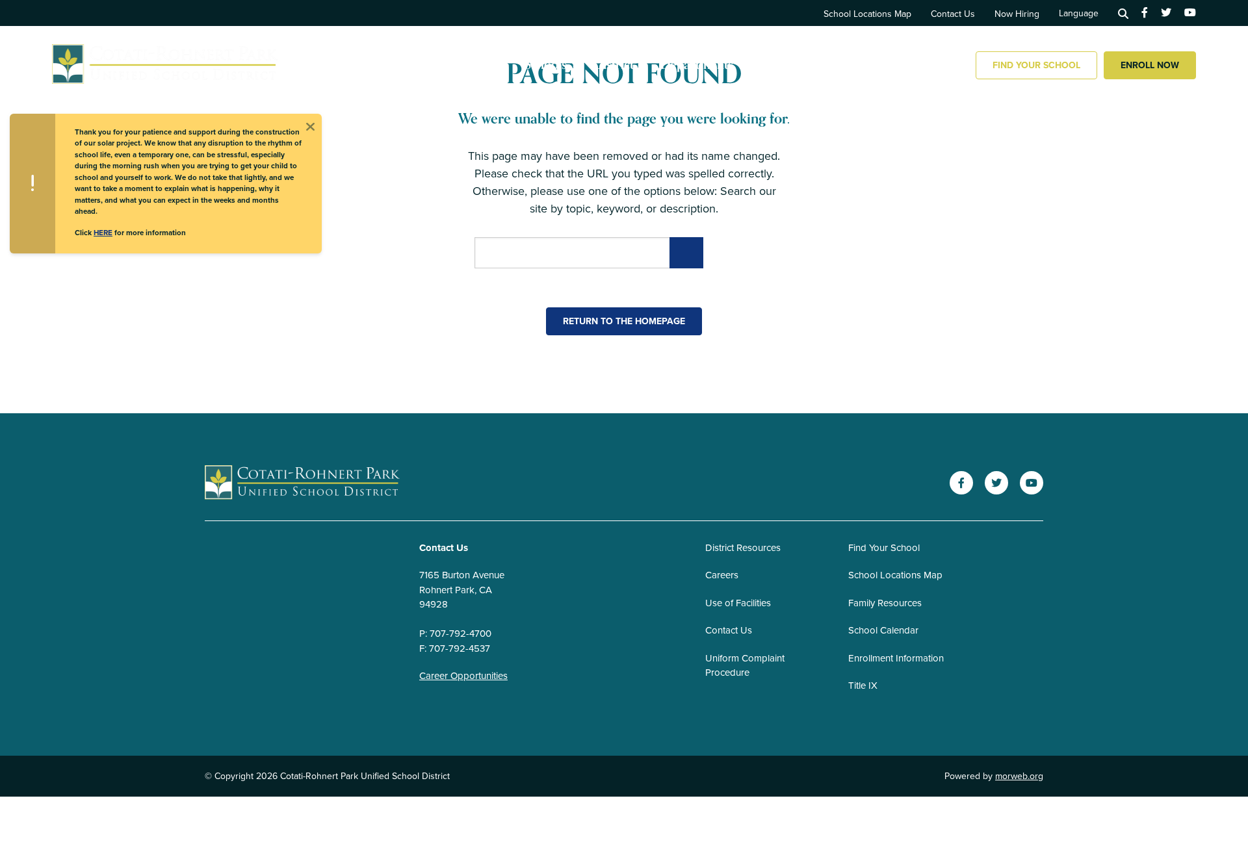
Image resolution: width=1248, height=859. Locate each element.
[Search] (1123, 13)
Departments (696, 64)
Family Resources (807, 64)
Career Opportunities (463, 676)
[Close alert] (310, 125)
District (613, 64)
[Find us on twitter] (1166, 13)
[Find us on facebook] (1144, 13)
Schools (546, 64)
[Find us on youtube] (1190, 13)
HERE (103, 232)
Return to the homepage (624, 321)
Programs (909, 64)
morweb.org (1019, 776)
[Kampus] (302, 483)
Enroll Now (1150, 65)
